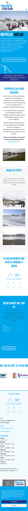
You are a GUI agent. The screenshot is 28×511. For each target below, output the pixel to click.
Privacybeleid (16, 508)
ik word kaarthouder (14, 60)
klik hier (17, 470)
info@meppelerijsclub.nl (16, 180)
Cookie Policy (10, 508)
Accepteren (14, 501)
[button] (26, 488)
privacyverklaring (4, 431)
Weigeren (14, 505)
